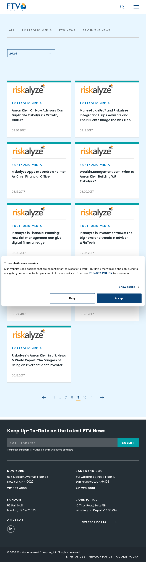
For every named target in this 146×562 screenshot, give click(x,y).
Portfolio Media (37, 30)
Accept (119, 298)
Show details (127, 286)
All (12, 30)
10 (85, 398)
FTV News (67, 30)
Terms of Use (74, 556)
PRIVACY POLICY (101, 273)
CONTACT (15, 520)
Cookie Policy (127, 556)
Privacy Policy (100, 556)
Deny (72, 298)
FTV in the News (97, 30)
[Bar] (136, 7)
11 (91, 398)
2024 (13, 53)
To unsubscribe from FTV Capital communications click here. (40, 449)
